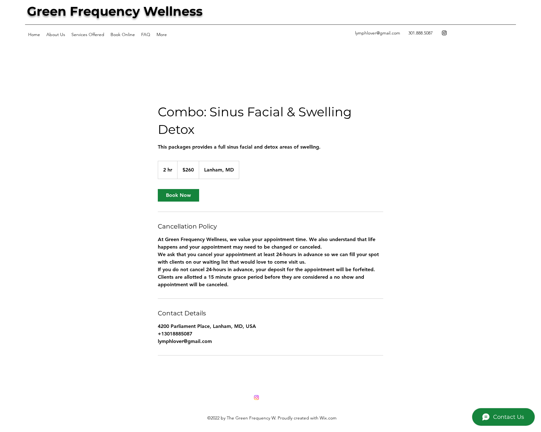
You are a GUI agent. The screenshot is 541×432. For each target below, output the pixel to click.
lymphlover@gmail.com (377, 33)
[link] (178, 195)
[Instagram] (444, 33)
